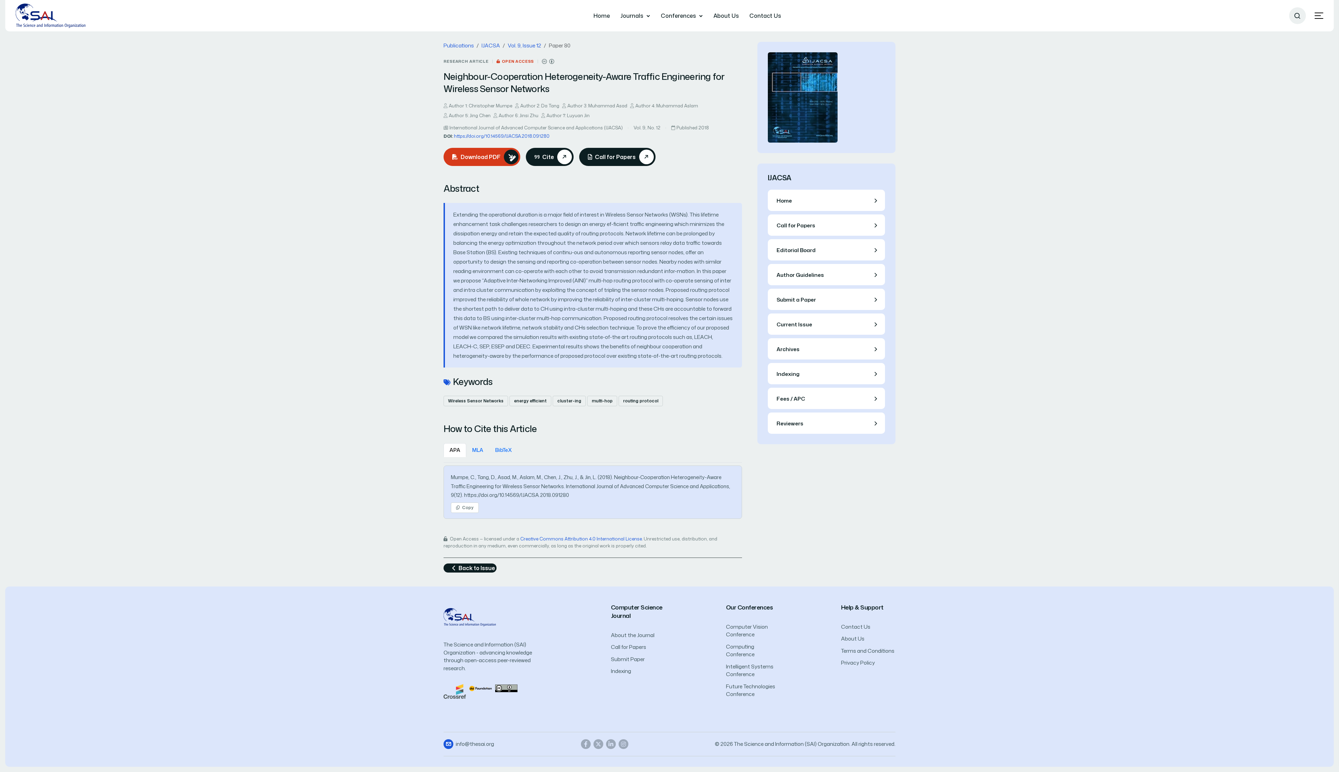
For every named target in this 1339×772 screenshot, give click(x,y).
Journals (631, 16)
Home (601, 16)
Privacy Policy (858, 662)
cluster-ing (569, 401)
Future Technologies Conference (750, 690)
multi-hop (602, 401)
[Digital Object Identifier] (480, 687)
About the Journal (633, 635)
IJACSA (491, 45)
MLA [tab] (477, 450)
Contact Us (765, 16)
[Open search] (1297, 15)
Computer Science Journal (637, 611)
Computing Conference (740, 650)
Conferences (678, 16)
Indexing (621, 671)
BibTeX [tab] (503, 450)
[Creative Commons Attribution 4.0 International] (548, 61)
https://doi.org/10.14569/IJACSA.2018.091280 (502, 136)
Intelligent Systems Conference (749, 670)
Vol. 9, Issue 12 (524, 45)
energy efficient (530, 401)
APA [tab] (454, 450)
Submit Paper (628, 659)
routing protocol (640, 401)
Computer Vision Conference (747, 630)
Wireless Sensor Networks (476, 401)
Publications (459, 45)
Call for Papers (628, 647)
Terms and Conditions (867, 650)
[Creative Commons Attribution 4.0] (506, 687)
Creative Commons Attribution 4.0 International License (581, 539)
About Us (726, 16)
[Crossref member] (455, 691)
